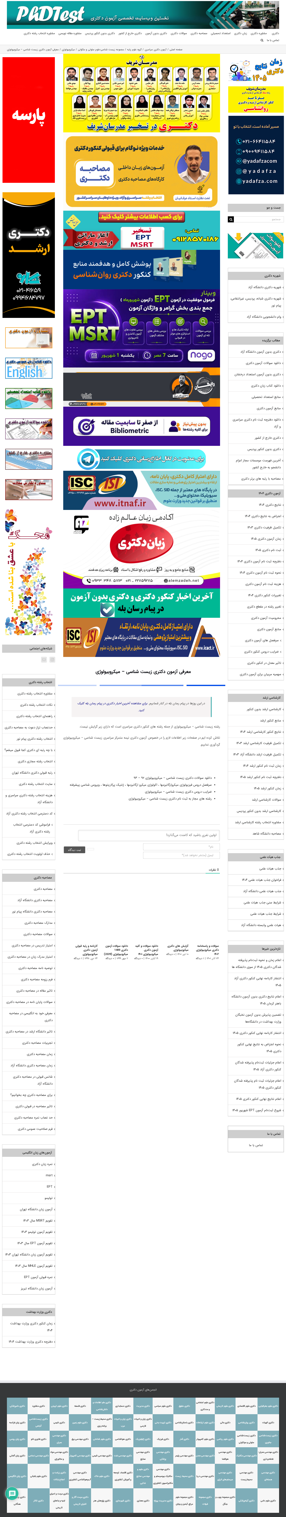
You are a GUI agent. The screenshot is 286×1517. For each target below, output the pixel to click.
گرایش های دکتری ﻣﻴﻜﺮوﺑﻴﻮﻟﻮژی (176, 948)
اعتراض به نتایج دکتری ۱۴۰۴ (263, 516)
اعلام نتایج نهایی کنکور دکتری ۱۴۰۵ (258, 1099)
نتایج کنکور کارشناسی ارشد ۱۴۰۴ (260, 731)
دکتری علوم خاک (101, 1476)
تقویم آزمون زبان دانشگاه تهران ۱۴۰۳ (29, 1254)
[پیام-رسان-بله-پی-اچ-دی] (141, 589)
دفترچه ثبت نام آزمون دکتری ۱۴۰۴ (259, 561)
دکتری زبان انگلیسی (17, 1476)
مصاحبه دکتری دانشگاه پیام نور (32, 911)
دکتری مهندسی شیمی (102, 1456)
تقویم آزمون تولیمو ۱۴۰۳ (37, 1231)
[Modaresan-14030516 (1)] (141, 55)
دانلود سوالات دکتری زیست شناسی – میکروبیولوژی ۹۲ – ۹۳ (172, 777)
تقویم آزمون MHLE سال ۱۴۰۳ (34, 1265)
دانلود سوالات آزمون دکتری (263, 363)
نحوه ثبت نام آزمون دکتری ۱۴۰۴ (260, 572)
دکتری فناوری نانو (38, 1439)
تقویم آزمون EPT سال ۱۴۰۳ (35, 1243)
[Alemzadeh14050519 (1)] (141, 511)
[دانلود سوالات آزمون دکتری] (256, 235)
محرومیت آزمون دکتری (266, 617)
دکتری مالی (225, 1422)
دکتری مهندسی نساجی (38, 1456)
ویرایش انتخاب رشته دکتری (35, 842)
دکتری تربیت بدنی (163, 1422)
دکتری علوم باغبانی (38, 1476)
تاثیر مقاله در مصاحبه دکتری (34, 990)
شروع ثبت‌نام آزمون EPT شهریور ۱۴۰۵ (256, 1110)
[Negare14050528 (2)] (141, 369)
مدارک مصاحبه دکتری (38, 922)
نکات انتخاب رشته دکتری (36, 704)
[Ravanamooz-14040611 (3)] (141, 251)
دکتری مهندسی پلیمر (184, 1456)
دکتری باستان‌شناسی (184, 1422)
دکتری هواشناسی (123, 1439)
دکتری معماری (143, 1501)
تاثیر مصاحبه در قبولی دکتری (34, 1106)
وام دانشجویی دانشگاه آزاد (264, 316)
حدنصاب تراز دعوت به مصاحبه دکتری (29, 727)
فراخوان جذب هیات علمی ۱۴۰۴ (261, 879)
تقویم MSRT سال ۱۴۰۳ (38, 1220)
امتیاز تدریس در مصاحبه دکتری (32, 945)
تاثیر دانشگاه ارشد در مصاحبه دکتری (29, 1031)
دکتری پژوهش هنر (101, 1501)
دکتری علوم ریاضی (225, 1439)
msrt (49, 1175)
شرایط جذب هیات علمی (265, 913)
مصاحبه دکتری (43, 888)
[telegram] (141, 447)
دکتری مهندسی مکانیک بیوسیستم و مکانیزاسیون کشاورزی (163, 1476)
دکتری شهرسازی (123, 1501)
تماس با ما (256, 1145)
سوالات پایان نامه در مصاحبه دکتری (29, 1002)
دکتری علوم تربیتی (59, 1406)
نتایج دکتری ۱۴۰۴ (270, 504)
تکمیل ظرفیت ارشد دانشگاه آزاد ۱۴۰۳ (257, 754)
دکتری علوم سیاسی (163, 1406)
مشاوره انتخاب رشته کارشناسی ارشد (258, 822)
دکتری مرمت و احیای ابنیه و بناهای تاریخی (59, 1500)
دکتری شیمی (59, 1422)
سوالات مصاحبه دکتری (38, 934)
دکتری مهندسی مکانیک (246, 1456)
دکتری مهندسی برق (80, 1439)
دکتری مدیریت (143, 1406)
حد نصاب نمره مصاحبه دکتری (33, 1117)
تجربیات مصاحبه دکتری (37, 1042)
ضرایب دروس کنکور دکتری (261, 651)
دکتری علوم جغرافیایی (268, 1406)
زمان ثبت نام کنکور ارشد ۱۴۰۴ (262, 765)
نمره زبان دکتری (42, 1164)
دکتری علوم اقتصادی (246, 1406)
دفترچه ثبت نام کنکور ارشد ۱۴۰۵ (260, 777)
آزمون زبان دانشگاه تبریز (37, 1288)
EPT (50, 1186)
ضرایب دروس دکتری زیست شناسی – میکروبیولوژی (178, 791)
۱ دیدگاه (200, 954)
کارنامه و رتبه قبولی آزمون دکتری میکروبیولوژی (82, 950)
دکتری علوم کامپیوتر (205, 1439)
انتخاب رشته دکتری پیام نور (35, 738)
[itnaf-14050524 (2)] (141, 472)
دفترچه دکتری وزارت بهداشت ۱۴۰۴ (31, 1341)
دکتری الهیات (268, 1422)
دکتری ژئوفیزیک (143, 1439)
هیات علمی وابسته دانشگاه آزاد (261, 925)
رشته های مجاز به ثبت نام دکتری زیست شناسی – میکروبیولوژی (170, 798)
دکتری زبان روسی (17, 1439)
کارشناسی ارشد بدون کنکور (264, 709)
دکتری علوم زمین (80, 1422)
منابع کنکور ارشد (270, 720)
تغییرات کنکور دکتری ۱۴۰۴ (264, 595)
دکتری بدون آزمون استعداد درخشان (257, 374)
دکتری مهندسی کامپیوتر (80, 1456)
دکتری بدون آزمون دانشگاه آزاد (260, 351)
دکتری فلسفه (80, 1406)
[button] (262, 40)
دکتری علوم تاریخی (225, 1406)
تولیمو (49, 1198)
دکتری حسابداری (122, 1406)
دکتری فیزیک (163, 1439)
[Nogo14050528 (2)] (141, 290)
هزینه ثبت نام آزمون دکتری (263, 584)
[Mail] (44, 660)
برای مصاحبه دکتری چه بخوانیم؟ (31, 1095)
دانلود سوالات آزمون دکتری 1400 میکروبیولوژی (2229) (112, 950)
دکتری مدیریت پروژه (163, 1501)
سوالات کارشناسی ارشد (266, 799)
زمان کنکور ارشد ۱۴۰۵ (267, 788)
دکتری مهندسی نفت (123, 1456)
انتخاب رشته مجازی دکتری (35, 761)
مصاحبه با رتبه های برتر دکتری (261, 478)
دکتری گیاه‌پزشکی (246, 1501)
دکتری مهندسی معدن (205, 1456)
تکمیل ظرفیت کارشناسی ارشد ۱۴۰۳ (258, 743)
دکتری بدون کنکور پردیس (264, 449)
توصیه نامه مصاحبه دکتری (35, 968)
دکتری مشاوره (38, 1406)
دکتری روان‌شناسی (246, 1422)
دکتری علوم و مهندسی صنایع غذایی (143, 1476)
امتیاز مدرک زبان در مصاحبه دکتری (30, 956)
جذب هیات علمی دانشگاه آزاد (262, 891)
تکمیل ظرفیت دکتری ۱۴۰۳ (264, 527)
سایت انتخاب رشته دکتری (36, 784)
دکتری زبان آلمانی (17, 1456)
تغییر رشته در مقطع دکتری (264, 606)
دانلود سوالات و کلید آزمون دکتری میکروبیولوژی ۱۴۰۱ (144, 950)
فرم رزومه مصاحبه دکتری (37, 979)
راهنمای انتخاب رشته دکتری (34, 716)
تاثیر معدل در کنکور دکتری (264, 663)
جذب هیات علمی (270, 868)
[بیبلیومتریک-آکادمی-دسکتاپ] (141, 408)
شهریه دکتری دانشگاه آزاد (264, 287)
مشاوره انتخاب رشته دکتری (35, 693)
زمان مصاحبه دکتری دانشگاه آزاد (31, 1065)
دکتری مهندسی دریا (205, 1476)
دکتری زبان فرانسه (17, 1422)
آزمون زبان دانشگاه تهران (36, 1209)
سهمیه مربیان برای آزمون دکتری (260, 674)
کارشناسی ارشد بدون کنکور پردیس (259, 811)
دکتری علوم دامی (268, 1501)
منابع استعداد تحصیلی (266, 397)
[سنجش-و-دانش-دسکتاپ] (141, 212)
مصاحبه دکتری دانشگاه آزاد (35, 900)
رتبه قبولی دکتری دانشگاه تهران (32, 772)
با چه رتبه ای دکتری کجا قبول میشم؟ (28, 750)
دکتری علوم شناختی (102, 1439)
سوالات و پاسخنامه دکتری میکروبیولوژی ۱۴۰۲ (205, 948)
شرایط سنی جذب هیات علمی (262, 902)
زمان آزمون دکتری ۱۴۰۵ (266, 538)
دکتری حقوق (184, 1406)
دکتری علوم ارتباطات (205, 1422)
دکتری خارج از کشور (268, 437)
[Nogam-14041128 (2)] (141, 133)
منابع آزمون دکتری (269, 408)
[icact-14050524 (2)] (141, 619)
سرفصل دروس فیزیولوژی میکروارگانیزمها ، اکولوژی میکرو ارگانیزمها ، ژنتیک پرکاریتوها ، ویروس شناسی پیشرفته (140, 784)
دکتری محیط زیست (184, 1476)
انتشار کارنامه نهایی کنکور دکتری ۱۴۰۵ (257, 1033)
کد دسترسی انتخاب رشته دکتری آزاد (29, 813)
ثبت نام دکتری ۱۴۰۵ (268, 550)
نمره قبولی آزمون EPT (38, 1277)
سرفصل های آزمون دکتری (262, 640)
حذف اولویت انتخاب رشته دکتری (28, 854)
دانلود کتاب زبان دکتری (266, 385)
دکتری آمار (184, 1439)
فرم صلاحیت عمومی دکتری (35, 1128)
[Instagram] (52, 660)
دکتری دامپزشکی (17, 1406)
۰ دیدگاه (169, 954)
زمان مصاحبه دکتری (40, 1054)
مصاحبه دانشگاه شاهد (267, 833)
